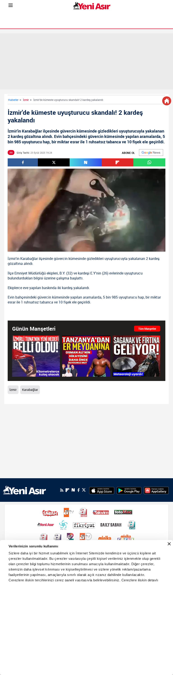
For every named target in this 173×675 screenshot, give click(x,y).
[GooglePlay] (128, 490)
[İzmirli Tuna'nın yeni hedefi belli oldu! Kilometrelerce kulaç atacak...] (36, 356)
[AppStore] (101, 490)
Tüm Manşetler (147, 328)
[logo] (24, 489)
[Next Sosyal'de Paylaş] (85, 162)
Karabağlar (29, 258)
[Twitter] (84, 490)
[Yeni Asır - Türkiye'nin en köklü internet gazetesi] (91, 5)
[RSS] (61, 490)
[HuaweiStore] (156, 490)
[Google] (151, 152)
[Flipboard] (67, 490)
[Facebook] (78, 490)
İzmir (26, 100)
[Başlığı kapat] (169, 543)
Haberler (13, 100)
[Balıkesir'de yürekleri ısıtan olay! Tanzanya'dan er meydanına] (86, 356)
